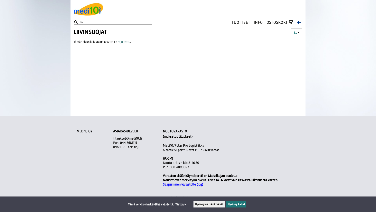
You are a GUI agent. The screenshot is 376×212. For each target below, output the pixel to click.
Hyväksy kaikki (236, 204)
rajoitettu (124, 42)
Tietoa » (180, 204)
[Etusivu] (88, 14)
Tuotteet (241, 22)
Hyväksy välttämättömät (209, 204)
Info (258, 22)
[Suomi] (299, 23)
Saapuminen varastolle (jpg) (183, 184)
